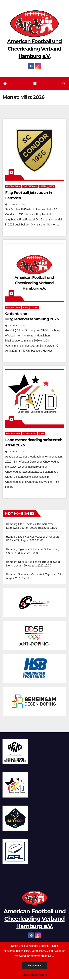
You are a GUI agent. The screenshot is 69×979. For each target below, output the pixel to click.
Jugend (43, 186)
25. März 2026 (16, 325)
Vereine (34, 307)
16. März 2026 (16, 451)
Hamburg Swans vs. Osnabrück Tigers (29, 574)
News (51, 186)
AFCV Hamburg (13, 186)
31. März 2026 (16, 204)
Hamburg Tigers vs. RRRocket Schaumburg (32, 549)
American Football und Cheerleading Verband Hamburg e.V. (34, 48)
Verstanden (34, 965)
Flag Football (30, 186)
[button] (63, 83)
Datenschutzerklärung (34, 974)
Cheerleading (29, 433)
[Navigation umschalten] (35, 83)
